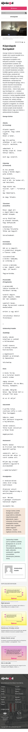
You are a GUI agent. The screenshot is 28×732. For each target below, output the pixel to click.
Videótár (3, 702)
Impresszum (17, 699)
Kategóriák (14, 16)
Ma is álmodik (6, 663)
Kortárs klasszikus (19, 693)
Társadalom (17, 689)
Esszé (2, 689)
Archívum (3, 697)
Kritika (2, 693)
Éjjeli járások (5, 603)
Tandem (17, 691)
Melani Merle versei (8, 638)
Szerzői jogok (18, 702)
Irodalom (3, 686)
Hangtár (3, 704)
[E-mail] (5, 577)
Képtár (2, 699)
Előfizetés (14, 8)
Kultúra (3, 691)
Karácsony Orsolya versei (10, 628)
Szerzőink (17, 697)
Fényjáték (17, 686)
